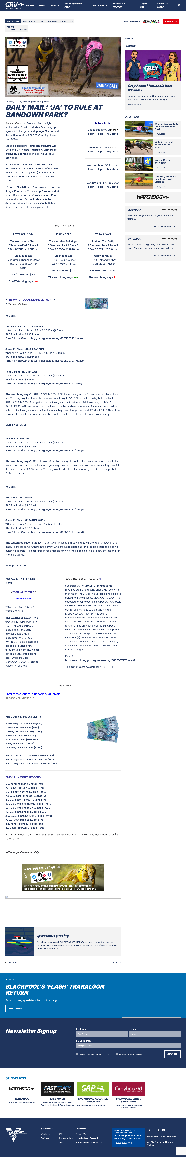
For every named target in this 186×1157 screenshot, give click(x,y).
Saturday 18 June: (15, 739)
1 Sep (71, 21)
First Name (82, 1029)
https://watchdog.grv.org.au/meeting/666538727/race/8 (100, 660)
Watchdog (45, 1134)
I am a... (133, 1029)
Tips (100, 133)
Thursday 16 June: (15, 747)
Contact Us (81, 1134)
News (42, 5)
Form (91, 133)
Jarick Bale (39, 127)
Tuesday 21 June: (14, 727)
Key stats (112, 133)
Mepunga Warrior (43, 131)
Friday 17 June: (13, 743)
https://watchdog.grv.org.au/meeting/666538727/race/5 (49, 450)
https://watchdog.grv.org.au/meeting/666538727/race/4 (49, 338)
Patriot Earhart (33, 199)
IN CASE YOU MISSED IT (19, 698)
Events (55, 5)
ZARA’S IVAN (103, 234)
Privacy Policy (141, 1054)
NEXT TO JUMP (13, 21)
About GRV (143, 5)
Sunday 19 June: (14, 735)
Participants (99, 5)
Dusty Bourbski (19, 153)
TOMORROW (52, 21)
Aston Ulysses (14, 135)
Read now (15, 1008)
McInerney (50, 149)
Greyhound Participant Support (89, 1142)
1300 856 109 (123, 1143)
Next (115, 963)
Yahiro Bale (12, 207)
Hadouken (36, 149)
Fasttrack (45, 1138)
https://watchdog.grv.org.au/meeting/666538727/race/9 (49, 360)
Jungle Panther (14, 191)
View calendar (131, 21)
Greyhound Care (66, 1138)
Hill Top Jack (45, 164)
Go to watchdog (163, 226)
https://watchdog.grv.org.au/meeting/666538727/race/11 (49, 383)
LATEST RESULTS (29, 21)
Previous (12, 963)
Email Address (84, 1040)
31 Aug (63, 21)
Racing (30, 5)
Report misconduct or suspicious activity (124, 1131)
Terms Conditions (101, 1054)
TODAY (41, 21)
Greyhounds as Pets (72, 5)
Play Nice (30, 172)
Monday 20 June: (14, 731)
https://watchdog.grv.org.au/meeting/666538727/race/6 (49, 532)
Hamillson (34, 145)
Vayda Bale (46, 203)
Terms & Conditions (168, 1137)
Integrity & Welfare (118, 5)
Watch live (172, 21)
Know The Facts (162, 5)
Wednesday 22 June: (16, 723)
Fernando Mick (50, 191)
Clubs (61, 1142)
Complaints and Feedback (87, 1138)
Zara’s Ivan (39, 195)
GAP (60, 1134)
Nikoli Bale (23, 187)
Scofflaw (47, 168)
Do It (19, 164)
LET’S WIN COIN (23, 234)
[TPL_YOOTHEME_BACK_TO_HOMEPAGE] (14, 5)
